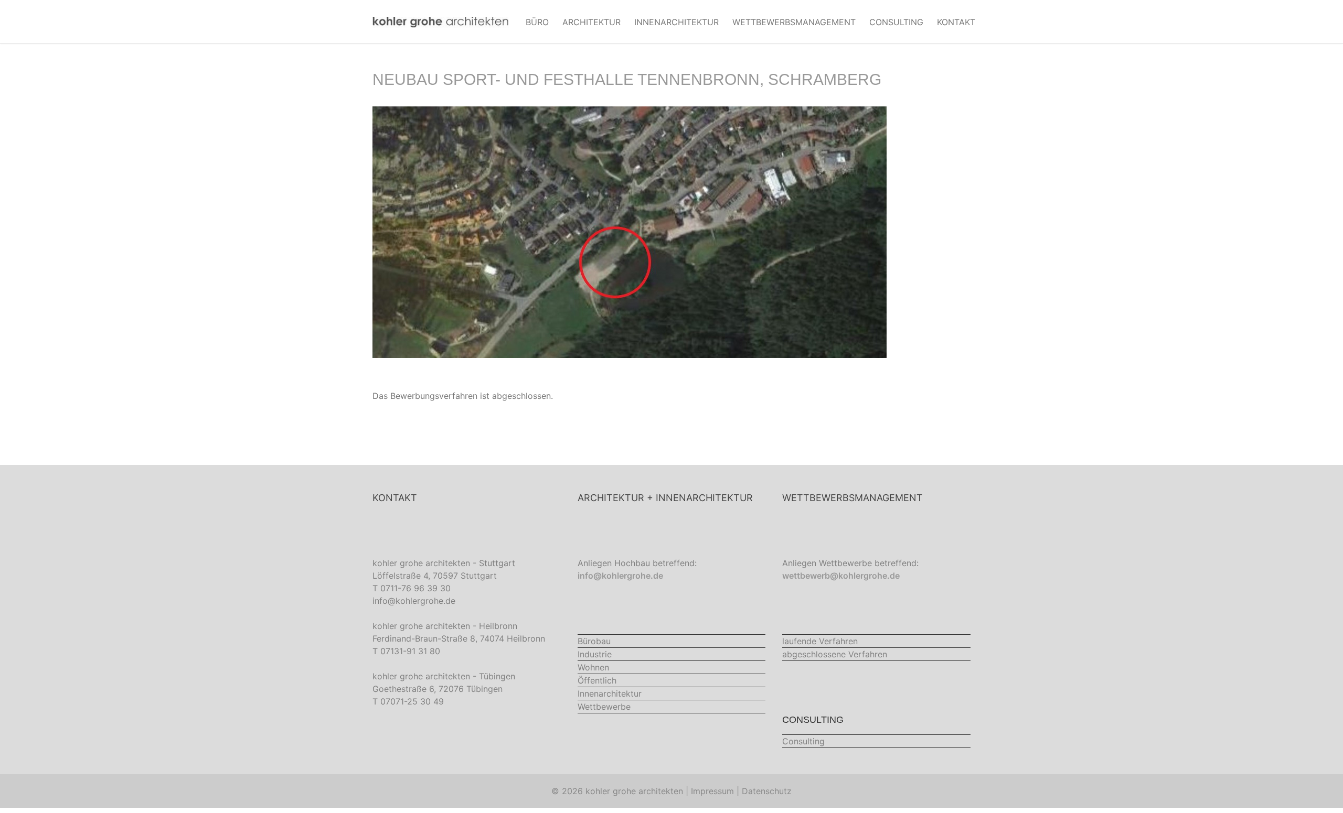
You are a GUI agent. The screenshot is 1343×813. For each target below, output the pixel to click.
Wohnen (593, 667)
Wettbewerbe (604, 706)
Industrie (595, 654)
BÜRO (537, 22)
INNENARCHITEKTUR (676, 22)
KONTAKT (956, 22)
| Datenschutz (764, 791)
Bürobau (594, 641)
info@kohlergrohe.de (413, 600)
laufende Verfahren (820, 641)
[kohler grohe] (440, 21)
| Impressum (710, 791)
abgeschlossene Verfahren (834, 654)
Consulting (803, 741)
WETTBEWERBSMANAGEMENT (794, 22)
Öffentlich (597, 680)
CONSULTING (896, 22)
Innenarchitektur (610, 693)
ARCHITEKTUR (591, 22)
